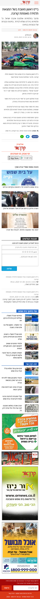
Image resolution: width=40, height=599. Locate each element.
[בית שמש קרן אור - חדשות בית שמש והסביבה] (16, 3)
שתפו (34, 136)
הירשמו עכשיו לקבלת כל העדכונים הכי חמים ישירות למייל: (22, 581)
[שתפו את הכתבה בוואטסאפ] (22, 136)
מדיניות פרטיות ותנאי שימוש (23, 593)
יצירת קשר (12, 593)
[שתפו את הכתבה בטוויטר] (28, 136)
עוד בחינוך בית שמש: (27, 311)
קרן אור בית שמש (16, 597)
